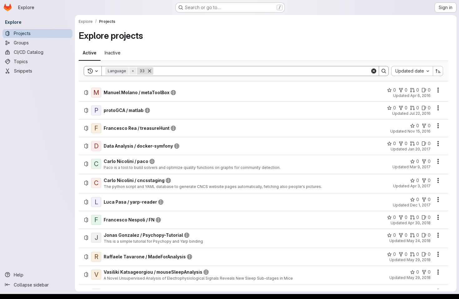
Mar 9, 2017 (420, 167)
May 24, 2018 (419, 240)
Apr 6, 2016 (420, 95)
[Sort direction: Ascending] (438, 71)
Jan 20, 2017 (419, 149)
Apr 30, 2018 (419, 222)
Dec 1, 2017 (420, 205)
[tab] (90, 53)
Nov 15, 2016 (419, 131)
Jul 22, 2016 (420, 113)
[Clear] (374, 71)
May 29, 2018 (419, 259)
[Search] (384, 71)
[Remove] (149, 71)
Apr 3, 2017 (420, 186)
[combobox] (412, 71)
